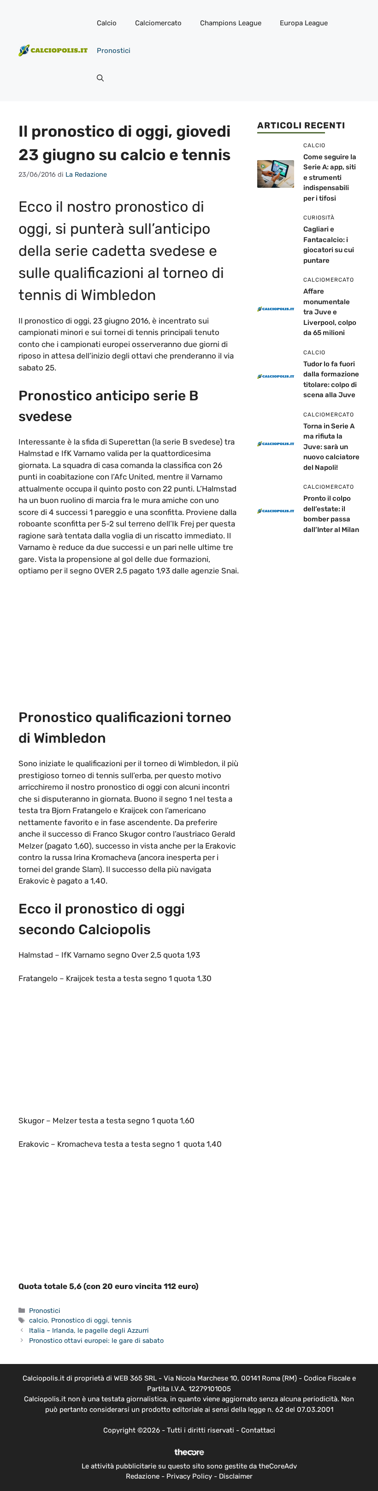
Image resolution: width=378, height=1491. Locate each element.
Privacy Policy (189, 1476)
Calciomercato (158, 23)
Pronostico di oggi (79, 1320)
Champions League (230, 23)
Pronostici (113, 50)
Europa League (304, 23)
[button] (100, 78)
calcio (38, 1320)
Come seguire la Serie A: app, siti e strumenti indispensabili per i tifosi (329, 177)
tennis (121, 1320)
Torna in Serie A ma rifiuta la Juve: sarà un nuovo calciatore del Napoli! (331, 447)
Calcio (107, 23)
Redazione (142, 1476)
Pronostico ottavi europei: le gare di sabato (96, 1340)
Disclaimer (236, 1476)
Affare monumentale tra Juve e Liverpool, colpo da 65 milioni (329, 312)
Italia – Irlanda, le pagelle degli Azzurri (89, 1330)
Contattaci (258, 1430)
